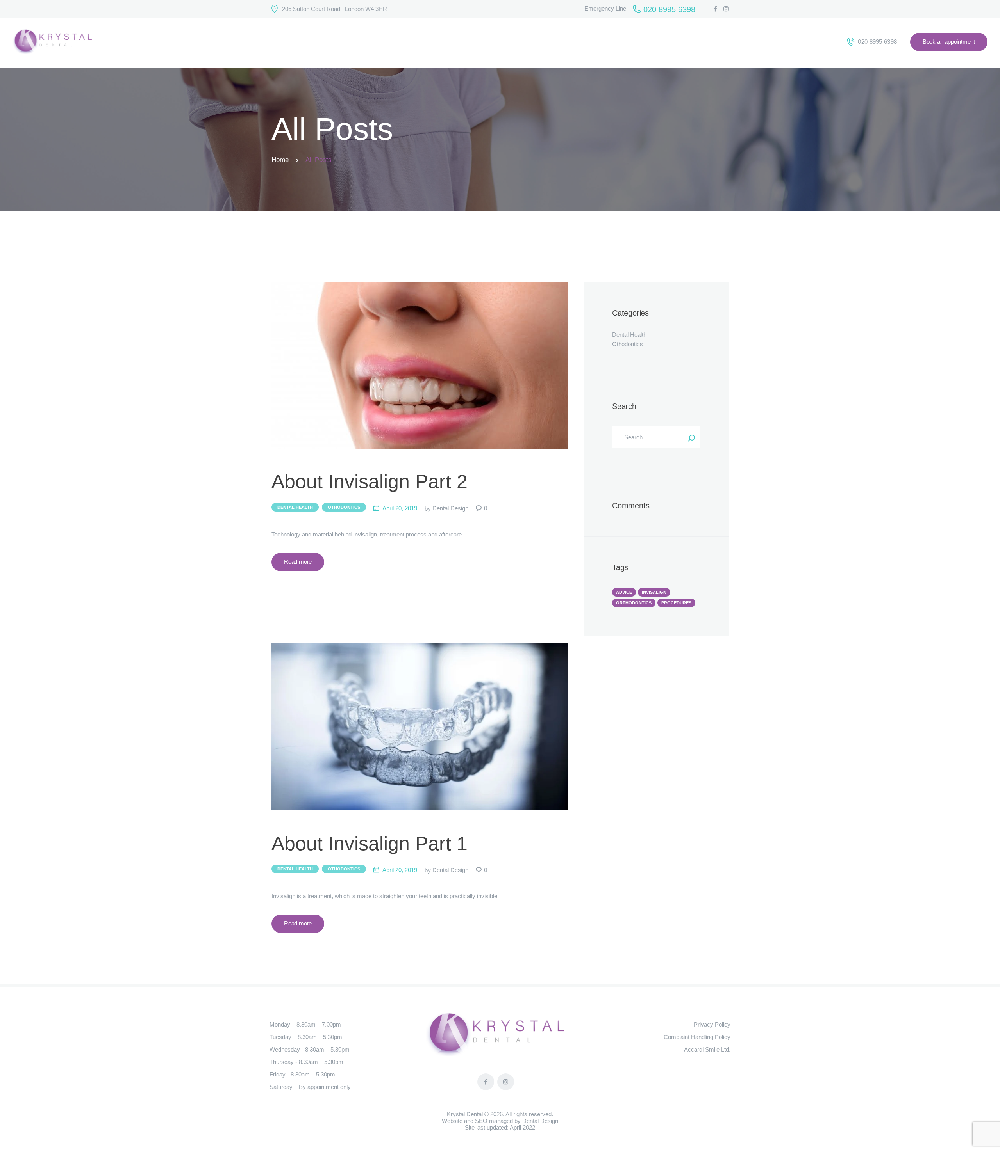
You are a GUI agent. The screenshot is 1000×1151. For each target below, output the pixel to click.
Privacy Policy (712, 1024)
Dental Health (295, 507)
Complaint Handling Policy (697, 1037)
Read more (298, 561)
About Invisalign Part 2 (369, 481)
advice (624, 592)
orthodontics (634, 602)
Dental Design (451, 508)
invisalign (654, 592)
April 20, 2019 (399, 508)
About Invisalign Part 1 (369, 843)
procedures (676, 602)
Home (280, 159)
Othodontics (344, 507)
